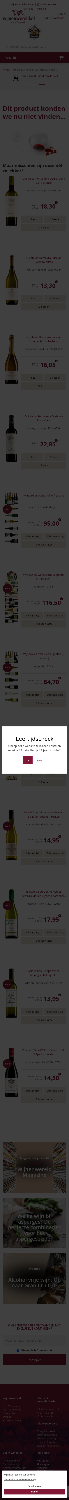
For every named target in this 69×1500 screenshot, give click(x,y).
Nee (39, 760)
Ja (28, 760)
